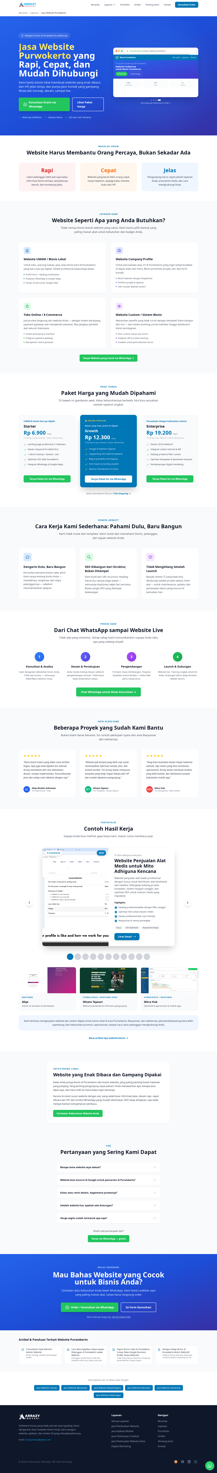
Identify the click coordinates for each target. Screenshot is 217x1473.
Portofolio (125, 4)
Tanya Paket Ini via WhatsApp (47, 479)
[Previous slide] (29, 902)
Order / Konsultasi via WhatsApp (92, 1307)
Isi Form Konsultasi (138, 1307)
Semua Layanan (120, 1421)
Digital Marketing (121, 1446)
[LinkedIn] (189, 1461)
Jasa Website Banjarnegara (107, 1387)
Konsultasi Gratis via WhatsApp (42, 104)
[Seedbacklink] (176, 1462)
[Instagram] (195, 1461)
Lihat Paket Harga (84, 104)
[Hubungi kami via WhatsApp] (209, 1465)
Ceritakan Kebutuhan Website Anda (78, 1113)
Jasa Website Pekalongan (108, 1395)
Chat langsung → (122, 493)
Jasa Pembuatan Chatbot (125, 1436)
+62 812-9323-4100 (121, 1317)
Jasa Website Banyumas (75, 1387)
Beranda (95, 4)
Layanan (108, 4)
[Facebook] (182, 1461)
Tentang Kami (152, 4)
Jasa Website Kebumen (139, 1387)
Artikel (137, 4)
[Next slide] (187, 902)
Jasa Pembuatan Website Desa (128, 1441)
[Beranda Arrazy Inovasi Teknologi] (27, 4)
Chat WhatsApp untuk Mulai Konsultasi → (108, 692)
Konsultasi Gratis (186, 4)
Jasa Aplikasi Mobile (122, 1431)
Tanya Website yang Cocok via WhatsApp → (108, 358)
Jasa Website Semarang (168, 1387)
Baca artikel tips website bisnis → (108, 1038)
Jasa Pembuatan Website (125, 1426)
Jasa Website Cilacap (47, 1387)
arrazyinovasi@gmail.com (38, 1439)
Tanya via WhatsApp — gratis (108, 1238)
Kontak (167, 4)
